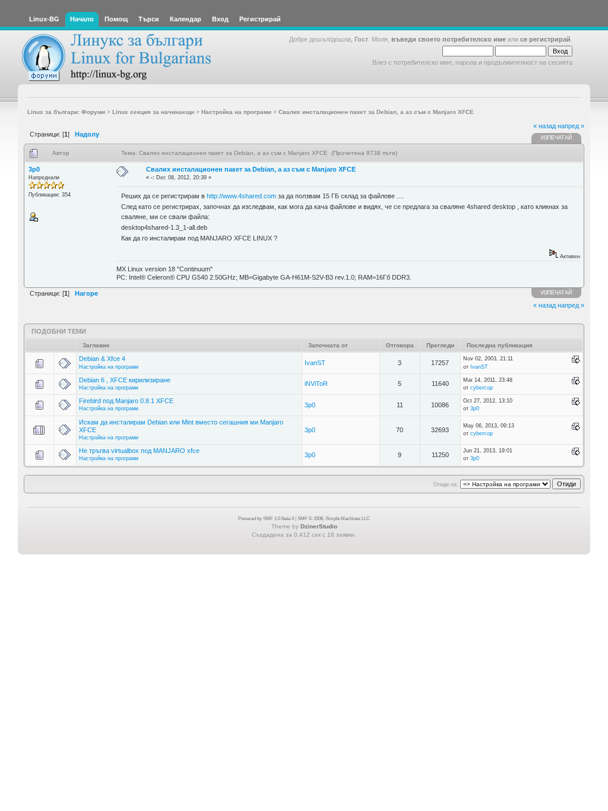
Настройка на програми (108, 367)
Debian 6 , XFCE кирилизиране (124, 380)
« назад (544, 125)
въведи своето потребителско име (448, 39)
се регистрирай (545, 39)
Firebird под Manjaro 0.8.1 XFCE (126, 400)
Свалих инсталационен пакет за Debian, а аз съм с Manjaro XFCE (251, 169)
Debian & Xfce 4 (102, 358)
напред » (571, 125)
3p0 (34, 169)
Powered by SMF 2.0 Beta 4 (266, 518)
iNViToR (316, 383)
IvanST (315, 362)
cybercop (481, 388)
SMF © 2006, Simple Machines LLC (333, 518)
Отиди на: (445, 484)
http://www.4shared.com (241, 195)
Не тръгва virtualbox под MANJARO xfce (139, 450)
